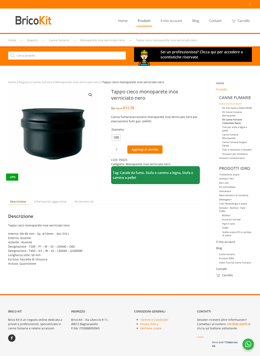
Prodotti (221, 89)
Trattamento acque (229, 174)
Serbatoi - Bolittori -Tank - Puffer (233, 209)
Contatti (215, 21)
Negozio (24, 82)
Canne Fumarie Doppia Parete (234, 144)
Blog (219, 248)
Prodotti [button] (144, 21)
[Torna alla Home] (34, 21)
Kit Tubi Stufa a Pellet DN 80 (237, 107)
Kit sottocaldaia (227, 186)
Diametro (118, 129)
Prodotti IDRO (226, 258)
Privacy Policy (149, 324)
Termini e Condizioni (154, 320)
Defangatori (225, 199)
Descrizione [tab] (18, 201)
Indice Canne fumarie (230, 103)
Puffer (225, 227)
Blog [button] (195, 21)
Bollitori (226, 215)
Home (123, 21)
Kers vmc (224, 182)
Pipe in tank (228, 223)
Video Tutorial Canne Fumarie (235, 262)
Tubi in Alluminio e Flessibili (237, 149)
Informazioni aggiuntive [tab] (50, 201)
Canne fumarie (42, 82)
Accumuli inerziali (231, 219)
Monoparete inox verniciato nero (77, 82)
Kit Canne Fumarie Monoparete (232, 113)
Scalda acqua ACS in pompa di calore (236, 233)
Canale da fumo (132, 172)
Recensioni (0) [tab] (84, 201)
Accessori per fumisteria (235, 153)
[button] (90, 94)
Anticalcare (225, 191)
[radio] (116, 137)
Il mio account (171, 21)
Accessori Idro (226, 178)
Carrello (244, 21)
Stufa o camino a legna (163, 172)
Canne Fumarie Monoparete (230, 136)
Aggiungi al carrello (145, 149)
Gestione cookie (150, 328)
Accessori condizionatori (232, 157)
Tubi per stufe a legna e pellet (234, 129)
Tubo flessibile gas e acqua (233, 203)
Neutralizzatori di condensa (233, 195)
